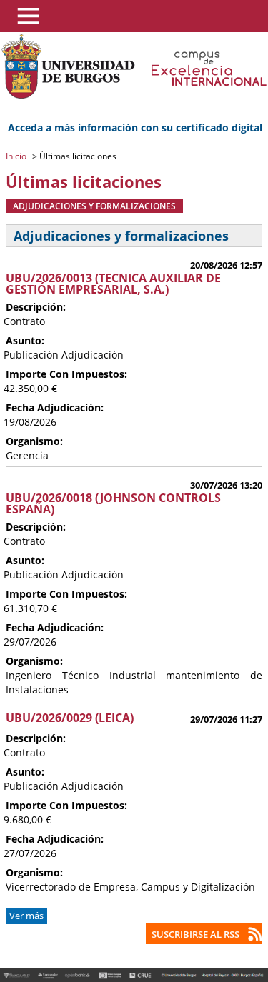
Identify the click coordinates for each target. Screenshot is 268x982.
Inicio (17, 156)
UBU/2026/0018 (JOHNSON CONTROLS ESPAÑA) (113, 503)
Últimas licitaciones (76, 156)
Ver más (26, 916)
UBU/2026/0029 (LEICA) (70, 718)
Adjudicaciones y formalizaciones (94, 205)
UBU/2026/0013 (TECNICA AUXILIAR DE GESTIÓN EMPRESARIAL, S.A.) (113, 283)
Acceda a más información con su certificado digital (135, 127)
